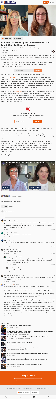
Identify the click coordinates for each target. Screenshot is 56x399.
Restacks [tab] (11, 206)
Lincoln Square (4, 50)
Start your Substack (24, 392)
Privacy (34, 388)
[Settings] (54, 34)
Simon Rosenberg (15, 349)
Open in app (7, 38)
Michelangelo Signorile (16, 338)
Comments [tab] (4, 206)
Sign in (52, 2)
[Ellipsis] (54, 220)
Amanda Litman (25, 334)
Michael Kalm (7, 220)
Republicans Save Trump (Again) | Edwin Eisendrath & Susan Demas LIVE (27, 359)
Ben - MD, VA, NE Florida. (10, 275)
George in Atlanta (11, 257)
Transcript (19, 38)
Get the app (35, 392)
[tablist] (7, 206)
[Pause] (1, 34)
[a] (28, 176)
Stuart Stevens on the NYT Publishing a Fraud (19, 342)
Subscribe (46, 2)
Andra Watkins (14, 50)
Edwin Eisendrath (15, 334)
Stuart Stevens (14, 327)
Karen (5, 240)
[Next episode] (5, 34)
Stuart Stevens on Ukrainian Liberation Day (19, 325)
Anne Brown (7, 233)
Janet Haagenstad (8, 249)
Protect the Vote (8, 284)
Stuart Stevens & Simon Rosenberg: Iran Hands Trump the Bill (23, 348)
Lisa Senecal (18, 91)
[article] (28, 327)
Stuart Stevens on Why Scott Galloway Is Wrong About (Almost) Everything (27, 353)
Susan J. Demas (24, 360)
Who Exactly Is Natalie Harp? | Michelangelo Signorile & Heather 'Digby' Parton (28, 336)
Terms (38, 388)
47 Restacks (19, 196)
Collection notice (45, 388)
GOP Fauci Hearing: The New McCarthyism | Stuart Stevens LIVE (24, 364)
